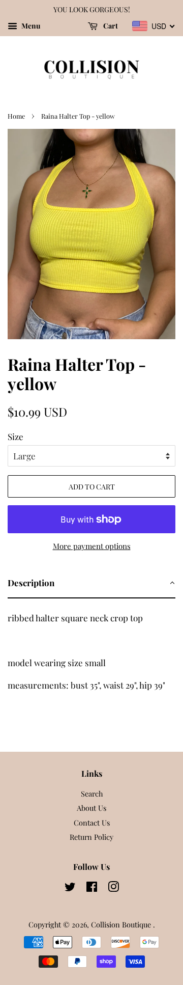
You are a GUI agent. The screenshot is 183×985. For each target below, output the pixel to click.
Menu (30, 26)
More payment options (92, 546)
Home (16, 116)
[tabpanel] (91, 648)
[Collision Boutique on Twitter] (70, 888)
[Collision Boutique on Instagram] (113, 888)
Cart (110, 26)
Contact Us (92, 822)
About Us (91, 808)
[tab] (91, 583)
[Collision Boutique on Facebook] (92, 888)
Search (92, 793)
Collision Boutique (122, 924)
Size (15, 436)
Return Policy (91, 837)
